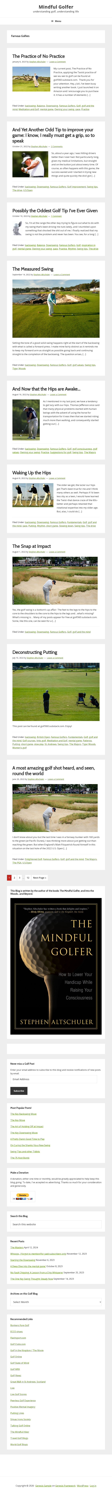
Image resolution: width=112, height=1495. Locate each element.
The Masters (16, 1247)
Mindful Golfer (56, 7)
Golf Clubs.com (18, 1344)
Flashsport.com (18, 1337)
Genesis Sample (43, 1485)
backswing (30, 105)
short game (52, 525)
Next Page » (39, 878)
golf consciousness (82, 448)
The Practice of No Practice (38, 56)
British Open (43, 737)
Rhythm (72, 248)
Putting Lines (17, 1413)
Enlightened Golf (33, 859)
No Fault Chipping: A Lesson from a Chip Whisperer (36, 1272)
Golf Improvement (76, 186)
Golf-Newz (15, 1375)
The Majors (90, 452)
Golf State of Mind (19, 1362)
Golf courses (29, 740)
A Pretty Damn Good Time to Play (27, 1139)
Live (12, 1388)
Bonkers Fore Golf (19, 1325)
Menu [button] (58, 21)
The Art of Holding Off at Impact (26, 1126)
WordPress (82, 1485)
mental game (46, 109)
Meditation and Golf (29, 109)
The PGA (16, 862)
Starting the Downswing (22, 1260)
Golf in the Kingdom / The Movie (27, 1350)
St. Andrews (51, 744)
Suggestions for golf (60, 452)
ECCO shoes (16, 1331)
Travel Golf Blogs (19, 1438)
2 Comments (57, 146)
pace (77, 109)
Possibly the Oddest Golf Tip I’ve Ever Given (55, 210)
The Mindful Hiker (19, 1431)
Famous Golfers (67, 105)
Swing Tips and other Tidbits (25, 1151)
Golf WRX (15, 1369)
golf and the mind (82, 631)
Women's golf (19, 747)
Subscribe (19, 1090)
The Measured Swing (32, 269)
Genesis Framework (65, 1485)
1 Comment (56, 216)
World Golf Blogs (19, 1444)
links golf (41, 740)
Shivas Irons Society (20, 1419)
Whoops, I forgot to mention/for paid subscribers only (38, 1253)
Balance (41, 105)
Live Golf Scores (18, 1394)
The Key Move (17, 1120)
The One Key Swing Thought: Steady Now (31, 1278)
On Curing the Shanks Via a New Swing (30, 1145)
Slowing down (66, 525)
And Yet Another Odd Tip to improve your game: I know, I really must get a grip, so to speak (53, 135)
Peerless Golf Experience (23, 1400)
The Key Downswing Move (24, 1132)
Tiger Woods (19, 368)
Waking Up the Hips (31, 473)
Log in (93, 1485)
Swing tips (92, 186)
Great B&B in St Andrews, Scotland (27, 1381)
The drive (17, 190)
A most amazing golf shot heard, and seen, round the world (53, 770)
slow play (39, 744)
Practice (85, 109)
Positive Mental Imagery (22, 1406)
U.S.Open (28, 190)
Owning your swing (64, 109)
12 (29, 877)
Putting (32, 525)
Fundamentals (74, 522)
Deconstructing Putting (34, 652)
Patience (87, 740)
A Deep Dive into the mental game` (28, 1266)
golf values (78, 364)
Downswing (52, 105)
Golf (78, 105)
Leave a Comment (57, 61)
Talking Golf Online (20, 1425)
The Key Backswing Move (23, 1113)
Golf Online (16, 1356)
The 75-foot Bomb (19, 1157)
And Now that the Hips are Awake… (46, 389)
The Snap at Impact (31, 546)
